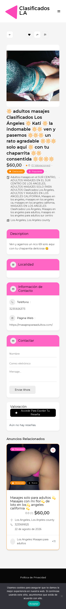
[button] (9, 501)
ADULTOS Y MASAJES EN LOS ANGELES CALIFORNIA (30, 195)
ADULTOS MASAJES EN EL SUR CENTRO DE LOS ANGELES (31, 182)
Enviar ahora (22, 389)
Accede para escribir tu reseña (35, 412)
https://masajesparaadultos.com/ (31, 324)
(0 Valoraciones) (40, 165)
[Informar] (45, 34)
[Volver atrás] (10, 34)
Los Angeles (18, 220)
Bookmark (29, 34)
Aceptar (33, 603)
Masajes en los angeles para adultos (33, 210)
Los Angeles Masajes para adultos (32, 541)
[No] (61, 596)
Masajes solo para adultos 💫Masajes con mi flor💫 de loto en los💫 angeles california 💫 (33, 503)
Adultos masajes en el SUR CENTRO (33, 177)
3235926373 (17, 308)
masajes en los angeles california (34, 202)
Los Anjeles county (38, 220)
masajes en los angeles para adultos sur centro (33, 214)
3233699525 (22, 524)
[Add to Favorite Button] (53, 450)
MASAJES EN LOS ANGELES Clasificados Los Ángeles (28, 207)
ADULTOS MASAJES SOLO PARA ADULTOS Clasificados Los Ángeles (32, 188)
